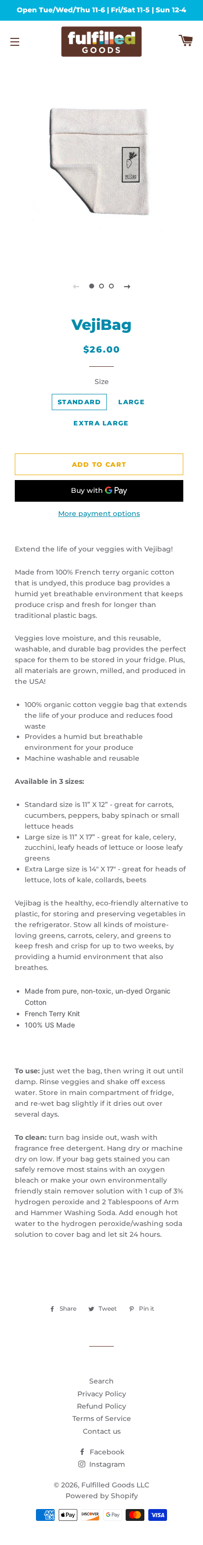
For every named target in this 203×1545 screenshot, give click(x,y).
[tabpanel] (101, 161)
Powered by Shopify (102, 1495)
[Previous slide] (76, 286)
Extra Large (101, 423)
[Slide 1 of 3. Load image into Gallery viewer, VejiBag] (92, 286)
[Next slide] (127, 286)
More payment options (99, 513)
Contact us (102, 1431)
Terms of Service (101, 1418)
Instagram (106, 1464)
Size (102, 381)
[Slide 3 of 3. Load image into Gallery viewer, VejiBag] (111, 286)
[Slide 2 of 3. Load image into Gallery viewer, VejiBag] (101, 286)
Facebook (106, 1452)
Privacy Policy (101, 1393)
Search (101, 1381)
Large (131, 402)
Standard (79, 402)
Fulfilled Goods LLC (115, 1485)
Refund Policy (101, 1406)
